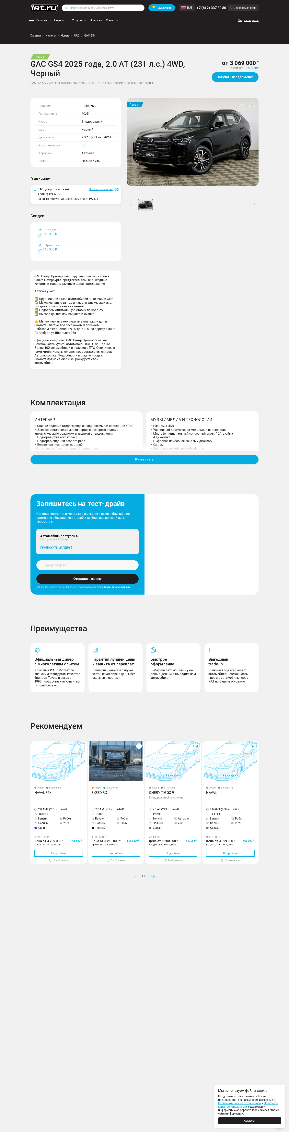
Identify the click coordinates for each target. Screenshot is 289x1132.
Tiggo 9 (149, 742)
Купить (190, 904)
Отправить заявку (87, 578)
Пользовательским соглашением (239, 1103)
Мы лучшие (161, 8)
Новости (96, 20)
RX (89, 742)
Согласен (249, 1120)
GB (84, 145)
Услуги (77, 20)
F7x (32, 742)
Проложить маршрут (56, 547)
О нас (110, 20)
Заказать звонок (245, 7)
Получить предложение (235, 77)
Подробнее (58, 853)
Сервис (59, 20)
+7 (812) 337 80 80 (211, 8)
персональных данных (116, 587)
